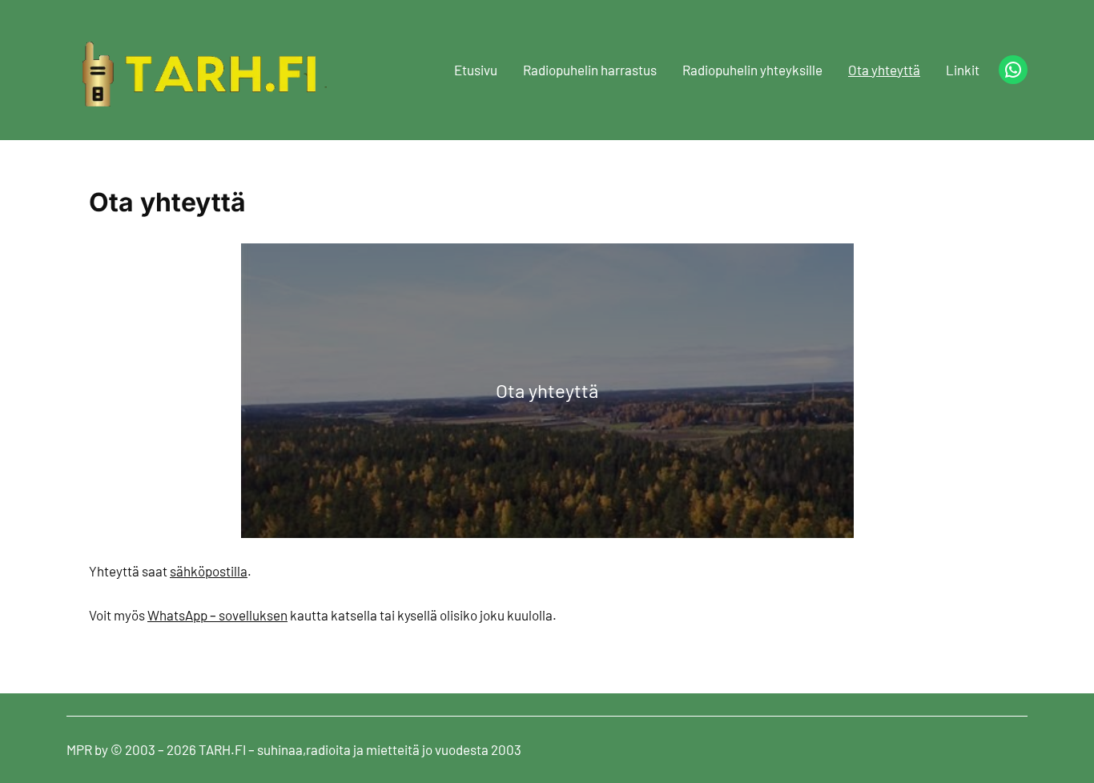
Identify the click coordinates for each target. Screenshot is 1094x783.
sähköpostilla (208, 571)
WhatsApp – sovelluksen (217, 615)
